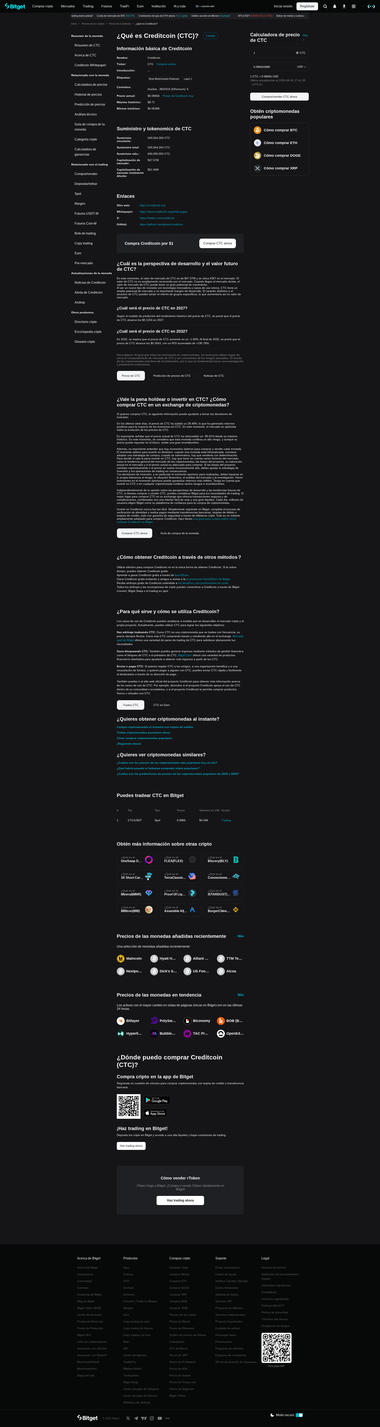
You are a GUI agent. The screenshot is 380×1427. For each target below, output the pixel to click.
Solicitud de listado (227, 1294)
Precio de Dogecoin (181, 1389)
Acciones (129, 1294)
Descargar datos (225, 1335)
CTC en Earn (161, 705)
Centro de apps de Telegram (141, 1389)
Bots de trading (85, 233)
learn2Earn (182, 575)
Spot (78, 193)
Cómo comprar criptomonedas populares (144, 738)
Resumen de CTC (87, 45)
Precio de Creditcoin (120, 23)
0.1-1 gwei (174, 15)
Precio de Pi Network (182, 1362)
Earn (78, 253)
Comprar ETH (178, 1281)
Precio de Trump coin (182, 1382)
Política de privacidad (274, 1312)
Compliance (268, 1292)
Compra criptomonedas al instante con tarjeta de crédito (155, 727)
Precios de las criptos (93, 23)
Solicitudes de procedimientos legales (280, 1276)
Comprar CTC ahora (217, 243)
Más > (305, 37)
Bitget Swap (130, 1382)
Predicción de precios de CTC (172, 375)
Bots (126, 1341)
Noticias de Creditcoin (90, 282)
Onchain (128, 1287)
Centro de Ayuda (225, 1274)
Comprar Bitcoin (179, 1274)
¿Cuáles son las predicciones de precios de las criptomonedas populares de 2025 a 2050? (178, 773)
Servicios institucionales (230, 1314)
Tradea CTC (130, 705)
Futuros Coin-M (85, 223)
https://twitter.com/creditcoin (157, 218)
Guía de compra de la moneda (90, 127)
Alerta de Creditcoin (89, 292)
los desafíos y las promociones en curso (203, 583)
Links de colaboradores (91, 1341)
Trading (226, 820)
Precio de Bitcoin (179, 1321)
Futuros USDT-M (86, 213)
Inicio (74, 23)
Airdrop (80, 302)
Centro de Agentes (135, 1355)
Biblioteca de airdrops (136, 1402)
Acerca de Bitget (87, 1267)
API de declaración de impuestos (235, 1362)
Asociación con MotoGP (92, 1355)
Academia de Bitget (89, 1294)
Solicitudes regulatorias (276, 1285)
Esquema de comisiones (230, 1355)
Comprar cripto (178, 1267)
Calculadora (176, 1341)
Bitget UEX (84, 1335)
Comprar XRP (178, 1294)
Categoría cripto (86, 139)
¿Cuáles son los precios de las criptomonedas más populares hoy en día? (167, 762)
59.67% (122, 15)
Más (241, 936)
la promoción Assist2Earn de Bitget (208, 579)
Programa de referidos (229, 1348)
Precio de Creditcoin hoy (178, 95)
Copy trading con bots (137, 1335)
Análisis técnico (86, 114)
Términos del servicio (274, 1319)
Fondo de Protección (90, 1328)
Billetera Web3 (132, 1368)
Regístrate (307, 6)
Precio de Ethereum (181, 1328)
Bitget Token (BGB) (89, 1308)
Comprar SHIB (178, 1308)
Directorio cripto (86, 322)
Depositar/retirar (86, 183)
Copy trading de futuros (138, 1328)
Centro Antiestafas (226, 1287)
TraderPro (129, 1362)
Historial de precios (88, 94)
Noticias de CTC (214, 375)
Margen (80, 203)
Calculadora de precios (91, 84)
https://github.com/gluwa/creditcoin (161, 224)
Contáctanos (85, 1274)
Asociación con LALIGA (91, 1348)
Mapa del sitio (86, 1375)
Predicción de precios (90, 104)
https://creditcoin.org (152, 205)
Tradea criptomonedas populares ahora (143, 732)
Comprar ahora (166, 64)
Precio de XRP (178, 1355)
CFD (126, 1281)
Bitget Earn (185, 655)
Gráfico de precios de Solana (187, 1335)
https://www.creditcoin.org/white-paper (163, 211)
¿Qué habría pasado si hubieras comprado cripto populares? (158, 768)
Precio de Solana (180, 1375)
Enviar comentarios (227, 1267)
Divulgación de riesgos (275, 1325)
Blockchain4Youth (88, 1362)
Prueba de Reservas (90, 1321)
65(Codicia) (302, 15)
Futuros (128, 1274)
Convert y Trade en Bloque (140, 1301)
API (125, 1348)
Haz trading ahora (131, 1145)
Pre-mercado (84, 263)
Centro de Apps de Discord (140, 1395)
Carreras (82, 1287)
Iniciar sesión (283, 6)
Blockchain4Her (87, 1368)
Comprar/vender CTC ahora (279, 96)
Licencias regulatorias (275, 1298)
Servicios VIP (223, 1301)
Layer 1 (188, 79)
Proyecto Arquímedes (228, 1321)
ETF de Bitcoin (178, 1348)
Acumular (217, 15)
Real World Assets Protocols (164, 79)
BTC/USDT (247, 15)
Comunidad (84, 1281)
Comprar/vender (86, 174)
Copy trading (84, 243)
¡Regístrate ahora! (129, 743)
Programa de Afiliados (229, 1308)
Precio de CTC (131, 375)
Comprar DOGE (179, 1287)
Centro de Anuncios (89, 1314)
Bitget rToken (177, 1395)
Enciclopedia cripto (88, 331)
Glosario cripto (85, 341)
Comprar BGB (178, 1301)
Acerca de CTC (85, 55)
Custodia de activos (227, 1328)
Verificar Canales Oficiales (231, 1281)
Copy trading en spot (136, 1321)
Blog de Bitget (86, 1301)
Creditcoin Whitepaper (90, 65)
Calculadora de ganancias (85, 152)
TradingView (131, 1375)
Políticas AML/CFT (273, 1305)
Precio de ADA (178, 1368)
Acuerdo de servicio (273, 1267)
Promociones (223, 1341)
